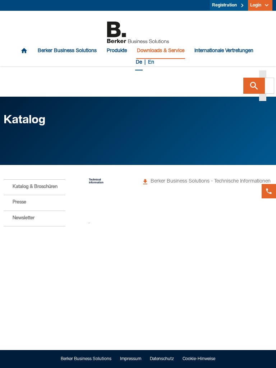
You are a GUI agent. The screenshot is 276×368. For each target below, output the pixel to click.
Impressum (130, 359)
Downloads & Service (160, 51)
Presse (19, 202)
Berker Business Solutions (67, 51)
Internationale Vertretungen (223, 51)
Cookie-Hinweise (199, 359)
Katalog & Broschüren (35, 187)
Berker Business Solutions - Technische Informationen (211, 181)
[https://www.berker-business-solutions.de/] (138, 33)
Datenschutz (162, 359)
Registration (224, 5)
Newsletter (23, 218)
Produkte (117, 51)
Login (255, 5)
